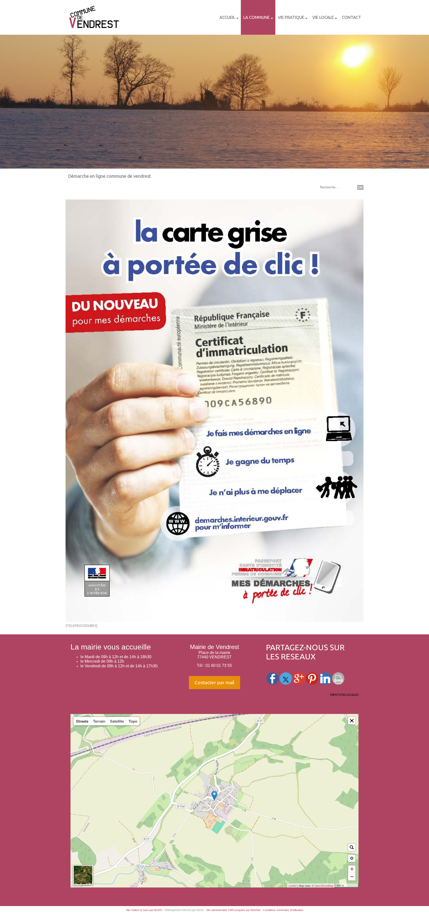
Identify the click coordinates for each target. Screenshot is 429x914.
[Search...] (352, 847)
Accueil (227, 17)
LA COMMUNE (256, 17)
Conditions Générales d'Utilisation (283, 910)
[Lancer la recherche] (360, 187)
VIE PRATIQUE (291, 17)
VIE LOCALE (323, 17)
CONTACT (351, 17)
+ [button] (352, 869)
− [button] (352, 877)
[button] (352, 720)
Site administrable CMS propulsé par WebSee (233, 910)
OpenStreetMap (323, 885)
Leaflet (292, 885)
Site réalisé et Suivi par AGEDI (144, 910)
